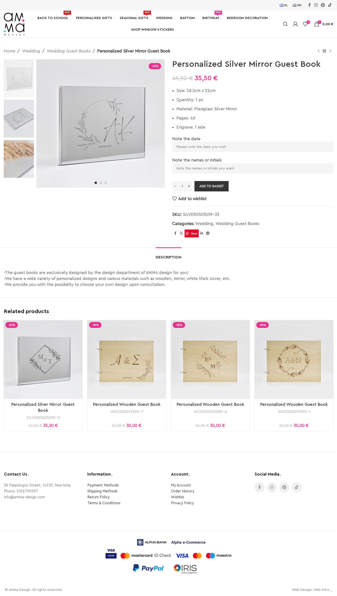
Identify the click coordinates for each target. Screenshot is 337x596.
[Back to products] (324, 51)
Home (9, 51)
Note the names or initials (197, 160)
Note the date (186, 139)
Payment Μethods (103, 485)
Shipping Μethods (102, 491)
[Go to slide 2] (100, 183)
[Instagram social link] (316, 5)
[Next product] (330, 51)
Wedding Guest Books (69, 51)
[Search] (285, 24)
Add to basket (211, 186)
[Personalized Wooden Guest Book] (126, 359)
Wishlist (177, 497)
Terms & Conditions (103, 503)
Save (194, 233)
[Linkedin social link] (202, 233)
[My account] (295, 24)
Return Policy (98, 497)
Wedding (31, 51)
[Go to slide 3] (105, 183)
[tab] (168, 254)
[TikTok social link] (330, 5)
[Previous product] (318, 51)
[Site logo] (14, 24)
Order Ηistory (182, 491)
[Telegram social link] (208, 233)
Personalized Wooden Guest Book (127, 404)
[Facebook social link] (310, 5)
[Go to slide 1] (96, 183)
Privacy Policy (182, 503)
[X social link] (181, 233)
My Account (181, 485)
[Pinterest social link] (322, 5)
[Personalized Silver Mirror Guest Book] (43, 359)
